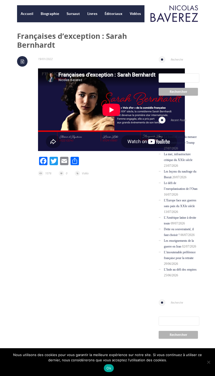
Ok (108, 368)
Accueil (27, 13)
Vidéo (85, 173)
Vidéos (135, 13)
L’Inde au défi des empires (180, 269)
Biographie (50, 13)
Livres (92, 13)
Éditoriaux (113, 13)
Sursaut (73, 13)
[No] (208, 362)
